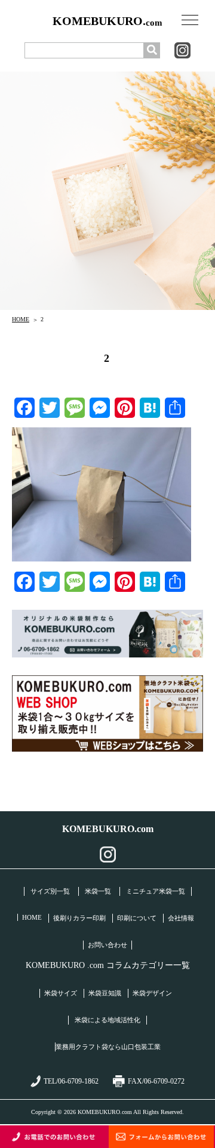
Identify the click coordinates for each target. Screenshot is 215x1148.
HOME (20, 319)
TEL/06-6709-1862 (71, 1081)
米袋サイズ (60, 993)
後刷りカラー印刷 (79, 917)
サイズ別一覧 (50, 891)
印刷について (136, 917)
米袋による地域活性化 (107, 1019)
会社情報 (181, 917)
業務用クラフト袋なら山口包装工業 (108, 1046)
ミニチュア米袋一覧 (155, 891)
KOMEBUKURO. (107, 21)
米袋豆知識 (104, 993)
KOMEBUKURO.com (107, 829)
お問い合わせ (107, 944)
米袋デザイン (152, 993)
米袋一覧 (98, 891)
